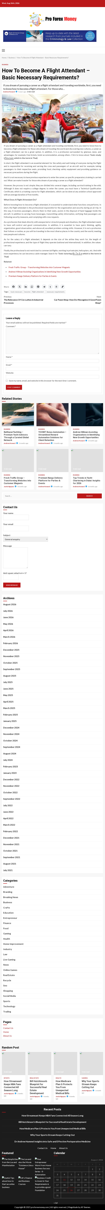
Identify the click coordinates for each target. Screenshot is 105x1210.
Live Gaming (9, 959)
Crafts (6, 907)
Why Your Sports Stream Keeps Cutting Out (91, 1063)
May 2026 (8, 624)
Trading (7, 1011)
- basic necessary (16, 292)
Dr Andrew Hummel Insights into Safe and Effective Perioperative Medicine (52, 1141)
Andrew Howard (9, 92)
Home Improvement (13, 944)
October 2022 (10, 792)
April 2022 (8, 818)
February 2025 (10, 714)
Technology (9, 1006)
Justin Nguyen (9, 486)
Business (5, 64)
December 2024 (11, 727)
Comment (11, 326)
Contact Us (8, 1028)
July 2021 (8, 870)
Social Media (9, 996)
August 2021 (9, 863)
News (6, 964)
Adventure (8, 886)
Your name (8, 513)
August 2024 (9, 753)
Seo (5, 985)
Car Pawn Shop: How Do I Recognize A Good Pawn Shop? (77, 299)
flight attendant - (38, 292)
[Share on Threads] (56, 286)
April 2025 (8, 701)
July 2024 (8, 760)
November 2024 (11, 734)
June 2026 (8, 617)
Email (9, 365)
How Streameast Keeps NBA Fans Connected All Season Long (13, 1063)
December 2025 (11, 649)
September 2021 (11, 857)
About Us (7, 1036)
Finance (7, 923)
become (27, 292)
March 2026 (9, 636)
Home (6, 1032)
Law (5, 954)
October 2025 (10, 662)
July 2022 (8, 805)
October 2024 (10, 740)
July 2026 (8, 611)
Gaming (7, 933)
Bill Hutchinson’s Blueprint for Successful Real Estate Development (39, 1063)
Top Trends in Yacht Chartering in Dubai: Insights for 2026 (87, 460)
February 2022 (10, 831)
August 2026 (9, 604)
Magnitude (73, 1207)
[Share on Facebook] (13, 286)
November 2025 (11, 656)
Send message (12, 585)
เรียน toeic (9, 158)
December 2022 (11, 779)
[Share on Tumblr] (50, 286)
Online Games (10, 970)
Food (5, 928)
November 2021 (11, 844)
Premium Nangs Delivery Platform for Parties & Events (33, 276)
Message (7, 546)
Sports (6, 1001)
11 (64, 1179)
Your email (8, 524)
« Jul (55, 1203)
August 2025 (9, 675)
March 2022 (9, 824)
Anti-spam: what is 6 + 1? (15, 573)
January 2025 (10, 721)
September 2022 (11, 799)
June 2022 (8, 811)
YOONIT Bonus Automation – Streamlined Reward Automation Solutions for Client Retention (52, 414)
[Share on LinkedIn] (25, 286)
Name (9, 357)
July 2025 (8, 682)
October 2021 (10, 850)
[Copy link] (62, 286)
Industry (7, 949)
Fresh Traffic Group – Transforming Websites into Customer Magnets (39, 267)
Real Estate (9, 975)
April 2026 (8, 630)
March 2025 (9, 708)
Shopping (8, 990)
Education (8, 912)
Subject (6, 535)
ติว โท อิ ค (77, 253)
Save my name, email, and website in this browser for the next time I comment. (42, 380)
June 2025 (8, 688)
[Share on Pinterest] (38, 286)
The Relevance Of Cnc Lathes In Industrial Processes (23, 299)
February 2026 (10, 643)
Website (9, 373)
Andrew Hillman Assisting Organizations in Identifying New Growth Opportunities (45, 271)
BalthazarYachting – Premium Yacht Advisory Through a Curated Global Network (18, 414)
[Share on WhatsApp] (31, 286)
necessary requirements (56, 292)
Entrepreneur (10, 918)
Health (6, 938)
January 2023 (10, 773)
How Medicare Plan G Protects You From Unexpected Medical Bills (65, 1063)
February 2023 (10, 766)
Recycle (7, 980)
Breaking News (10, 897)
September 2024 (11, 747)
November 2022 (11, 786)
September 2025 (11, 669)
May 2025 (8, 695)
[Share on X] (19, 286)
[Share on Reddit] (44, 286)
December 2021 (11, 837)
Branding (7, 892)
